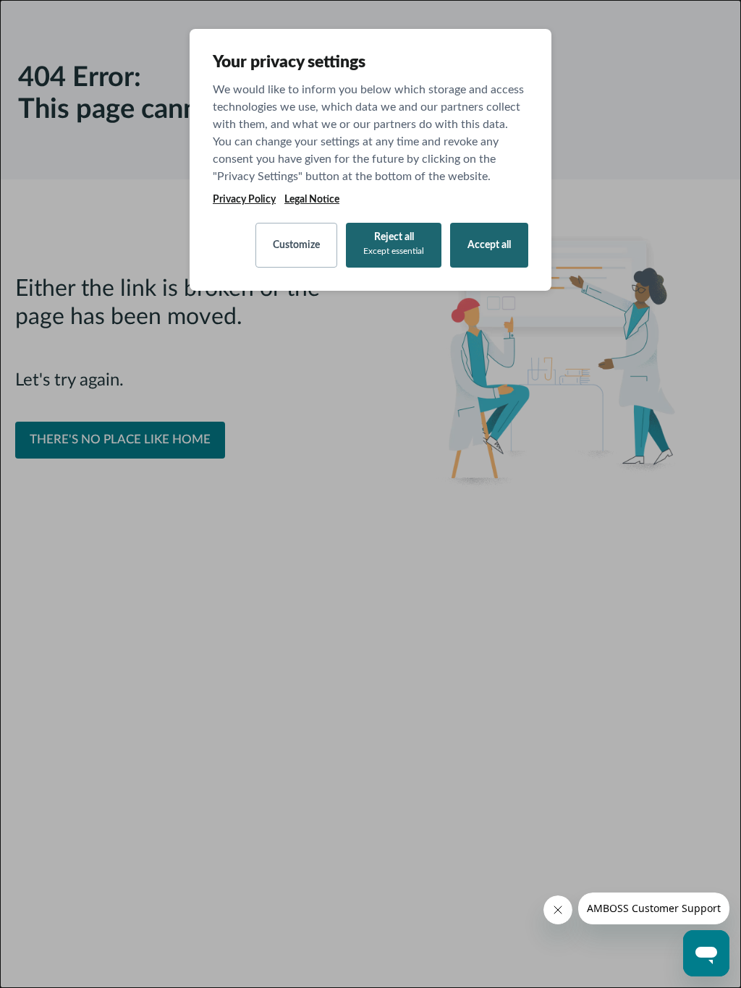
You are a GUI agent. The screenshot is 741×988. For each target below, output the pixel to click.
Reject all (393, 243)
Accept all (489, 245)
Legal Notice (311, 200)
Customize (296, 245)
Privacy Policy (244, 200)
